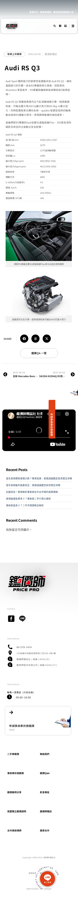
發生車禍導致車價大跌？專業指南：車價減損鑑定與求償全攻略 (39, 478)
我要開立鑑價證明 (16, 811)
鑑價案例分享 (14, 792)
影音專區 (44, 792)
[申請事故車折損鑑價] (11, 712)
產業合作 (33, 11)
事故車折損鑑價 (15, 773)
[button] (24, 339)
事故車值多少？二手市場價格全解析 (25, 505)
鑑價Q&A (45, 773)
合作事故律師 (14, 830)
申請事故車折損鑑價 (51, 424)
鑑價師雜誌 (46, 11)
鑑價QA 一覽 (39, 353)
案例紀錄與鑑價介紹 (63, 11)
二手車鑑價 (13, 754)
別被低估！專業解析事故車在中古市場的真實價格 (32, 491)
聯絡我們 (44, 754)
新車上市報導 (14, 54)
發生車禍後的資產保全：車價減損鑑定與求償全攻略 (33, 485)
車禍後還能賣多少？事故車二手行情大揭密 (28, 498)
